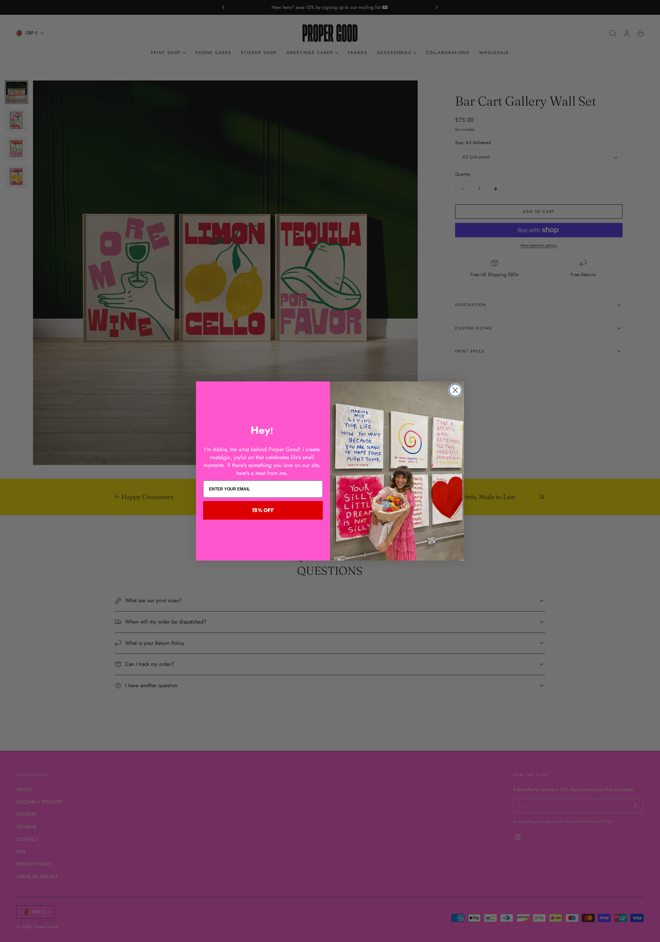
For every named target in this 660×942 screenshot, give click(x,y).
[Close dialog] (455, 390)
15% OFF (263, 510)
